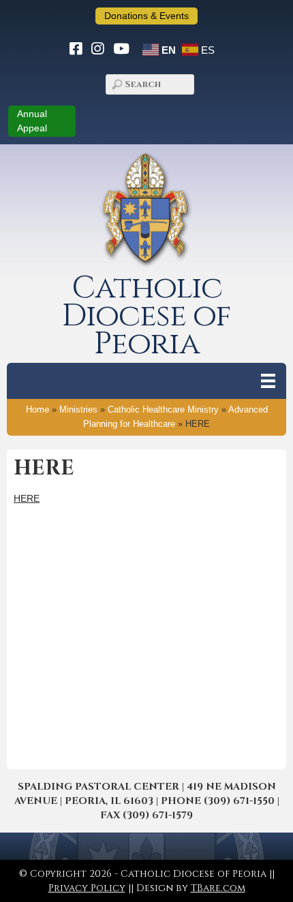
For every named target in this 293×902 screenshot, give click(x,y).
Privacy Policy (86, 888)
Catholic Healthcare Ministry (163, 410)
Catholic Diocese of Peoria (146, 316)
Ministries (78, 410)
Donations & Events (146, 15)
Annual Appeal (32, 120)
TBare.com (218, 888)
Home (37, 410)
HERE (27, 498)
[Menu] (268, 380)
